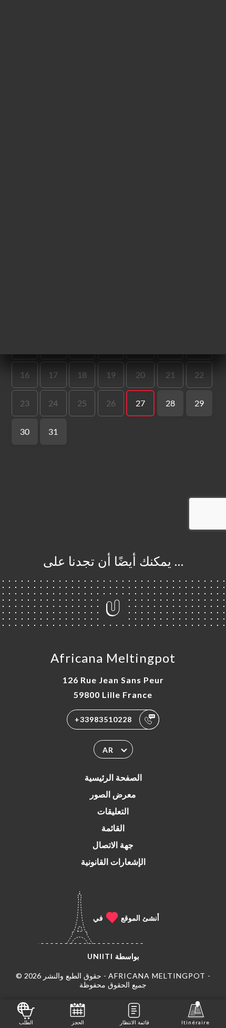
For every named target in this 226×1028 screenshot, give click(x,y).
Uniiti (100, 956)
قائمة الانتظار (134, 1022)
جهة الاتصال (113, 845)
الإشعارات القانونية (113, 861)
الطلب (26, 1022)
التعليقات (113, 811)
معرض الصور (113, 794)
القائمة (113, 828)
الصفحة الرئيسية (113, 777)
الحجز (77, 1022)
